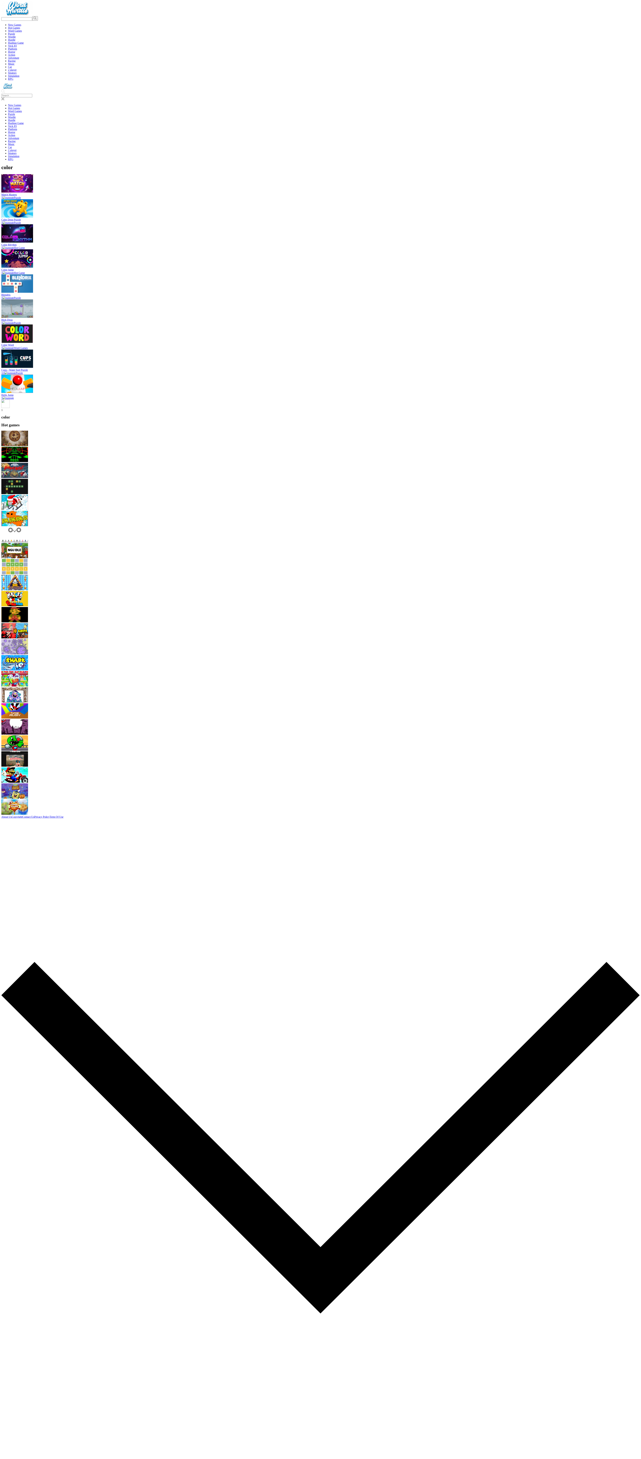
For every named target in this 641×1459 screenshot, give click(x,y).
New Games (14, 24)
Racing (12, 60)
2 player (12, 69)
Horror (11, 51)
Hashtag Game (16, 42)
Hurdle (11, 39)
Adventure (13, 57)
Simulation (13, 75)
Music (11, 63)
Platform (12, 48)
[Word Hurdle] (17, 14)
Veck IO (12, 45)
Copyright (17, 816)
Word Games (15, 30)
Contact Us (28, 816)
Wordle (12, 36)
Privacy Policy (42, 816)
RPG (10, 78)
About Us (6, 816)
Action (11, 54)
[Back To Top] (320, 1456)
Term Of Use (56, 816)
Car (10, 66)
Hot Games (14, 27)
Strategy (12, 72)
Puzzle (11, 33)
